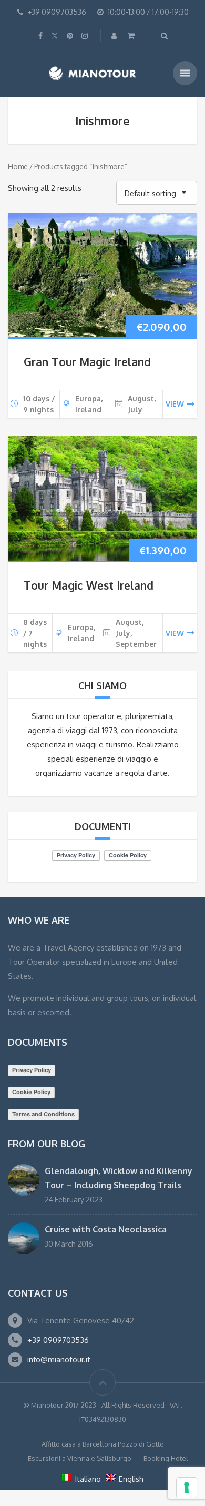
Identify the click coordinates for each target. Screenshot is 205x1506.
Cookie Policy (31, 1092)
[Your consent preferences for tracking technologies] (187, 1488)
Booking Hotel (166, 1458)
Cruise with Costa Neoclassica (106, 1229)
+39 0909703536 (58, 1340)
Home (18, 166)
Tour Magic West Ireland (88, 585)
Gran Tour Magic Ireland (87, 362)
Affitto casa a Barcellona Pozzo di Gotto (103, 1444)
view (175, 403)
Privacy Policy (31, 1070)
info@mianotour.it (58, 1360)
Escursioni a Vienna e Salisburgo (79, 1458)
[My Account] (115, 35)
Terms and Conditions (43, 1114)
